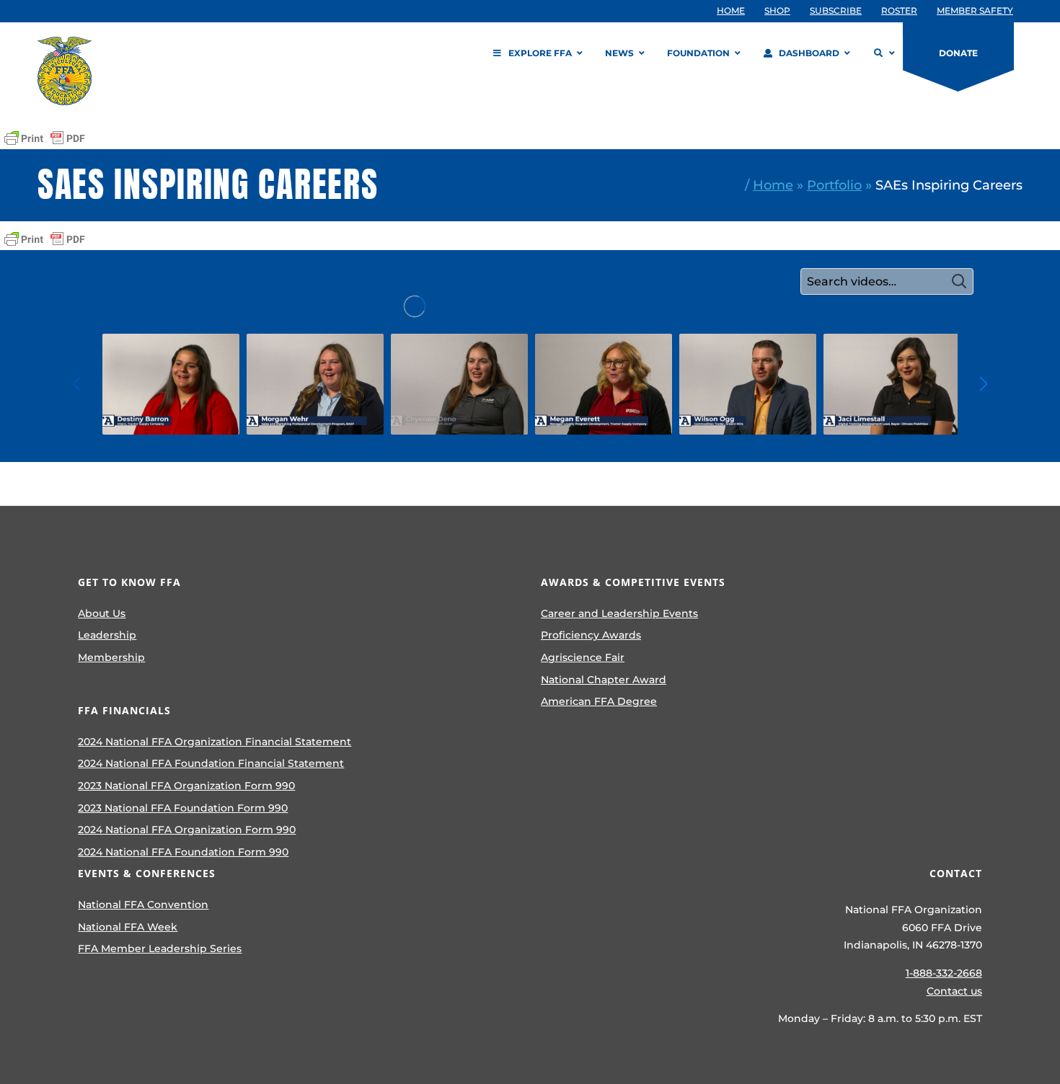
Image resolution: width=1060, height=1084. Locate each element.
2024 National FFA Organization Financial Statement (214, 741)
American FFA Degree (599, 701)
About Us (101, 613)
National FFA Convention (143, 904)
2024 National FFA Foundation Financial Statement (211, 763)
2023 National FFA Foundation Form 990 (183, 807)
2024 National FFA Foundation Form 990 (183, 851)
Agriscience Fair (582, 657)
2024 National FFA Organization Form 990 (187, 829)
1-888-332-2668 (944, 973)
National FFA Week (127, 926)
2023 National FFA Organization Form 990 (186, 785)
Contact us (954, 991)
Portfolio (834, 184)
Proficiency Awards (591, 634)
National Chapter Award (603, 679)
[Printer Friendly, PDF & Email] (44, 138)
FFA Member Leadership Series (160, 948)
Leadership (107, 634)
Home (773, 184)
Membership (111, 657)
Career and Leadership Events (619, 613)
